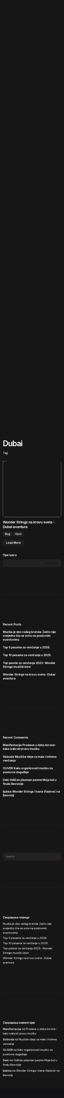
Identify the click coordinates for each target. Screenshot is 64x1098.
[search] (57, 856)
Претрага (10, 555)
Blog (7, 534)
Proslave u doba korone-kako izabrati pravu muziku (29, 747)
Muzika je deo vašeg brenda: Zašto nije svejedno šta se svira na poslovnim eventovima (29, 635)
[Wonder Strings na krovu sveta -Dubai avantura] (32, 487)
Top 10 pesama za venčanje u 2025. (27, 655)
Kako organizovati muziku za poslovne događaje (28, 770)
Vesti (18, 534)
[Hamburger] (9, 9)
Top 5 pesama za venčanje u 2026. (26, 647)
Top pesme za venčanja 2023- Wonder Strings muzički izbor (29, 664)
